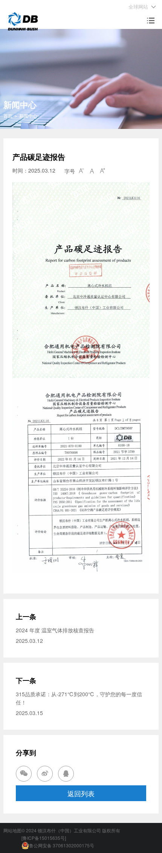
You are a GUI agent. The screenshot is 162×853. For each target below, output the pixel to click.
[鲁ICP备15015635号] (43, 838)
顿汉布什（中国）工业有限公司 (69, 830)
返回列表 (81, 793)
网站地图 (12, 830)
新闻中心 (28, 115)
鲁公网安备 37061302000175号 (61, 845)
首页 (7, 115)
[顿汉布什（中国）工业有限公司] (22, 20)
